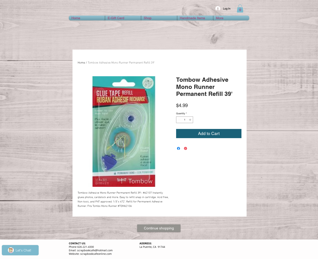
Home (81, 63)
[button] (240, 8)
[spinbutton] (184, 120)
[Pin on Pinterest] (185, 148)
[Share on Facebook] (178, 148)
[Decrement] (179, 120)
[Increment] (190, 120)
